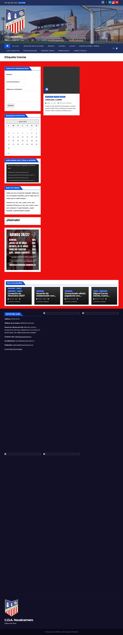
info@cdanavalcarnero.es (23, 337)
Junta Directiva (12, 51)
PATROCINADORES (30, 51)
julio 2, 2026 (13, 299)
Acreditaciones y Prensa (89, 46)
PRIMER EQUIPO (64, 51)
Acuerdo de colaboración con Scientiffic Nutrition (46, 295)
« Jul (7, 153)
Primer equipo (12, 291)
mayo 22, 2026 (71, 299)
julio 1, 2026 (42, 299)
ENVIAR (10, 105)
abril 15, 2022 (51, 103)
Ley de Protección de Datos (13, 349)
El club (15, 46)
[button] (113, 48)
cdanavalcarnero (65, 103)
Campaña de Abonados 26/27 (16, 294)
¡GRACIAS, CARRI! (53, 100)
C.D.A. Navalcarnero (14, 37)
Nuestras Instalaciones (34, 46)
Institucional (49, 96)
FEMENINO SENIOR (47, 51)
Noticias (56, 96)
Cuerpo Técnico (80, 51)
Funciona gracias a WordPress (53, 632)
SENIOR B (51, 46)
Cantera (61, 46)
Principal (62, 96)
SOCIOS (72, 46)
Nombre (9, 74)
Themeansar (75, 632)
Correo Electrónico (13, 82)
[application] (22, 173)
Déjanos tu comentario (14, 89)
